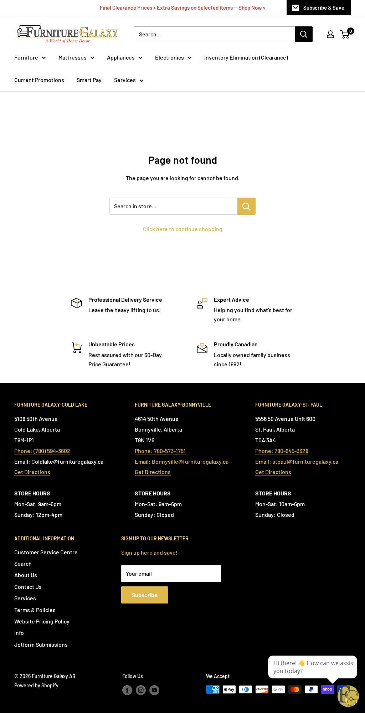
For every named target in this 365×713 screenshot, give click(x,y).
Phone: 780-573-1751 (160, 450)
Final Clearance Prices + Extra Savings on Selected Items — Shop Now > (182, 7)
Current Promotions (39, 79)
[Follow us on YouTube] (154, 690)
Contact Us (28, 586)
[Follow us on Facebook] (127, 690)
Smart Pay (89, 79)
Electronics (169, 57)
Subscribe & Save (323, 7)
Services (125, 79)
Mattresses (72, 57)
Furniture (26, 57)
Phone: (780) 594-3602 (42, 450)
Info (19, 632)
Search (23, 563)
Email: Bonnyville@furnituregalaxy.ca (181, 461)
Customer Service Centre (46, 552)
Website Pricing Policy (42, 621)
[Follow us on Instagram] (141, 690)
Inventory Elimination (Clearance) (246, 57)
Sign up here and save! (149, 552)
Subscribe (145, 594)
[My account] (330, 34)
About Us (25, 574)
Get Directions (32, 471)
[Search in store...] (246, 206)
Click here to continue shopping (182, 228)
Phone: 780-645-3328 (281, 450)
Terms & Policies (35, 609)
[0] (344, 34)
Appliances (121, 57)
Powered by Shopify (36, 685)
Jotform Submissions (41, 644)
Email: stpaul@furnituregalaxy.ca (296, 461)
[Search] (304, 34)
